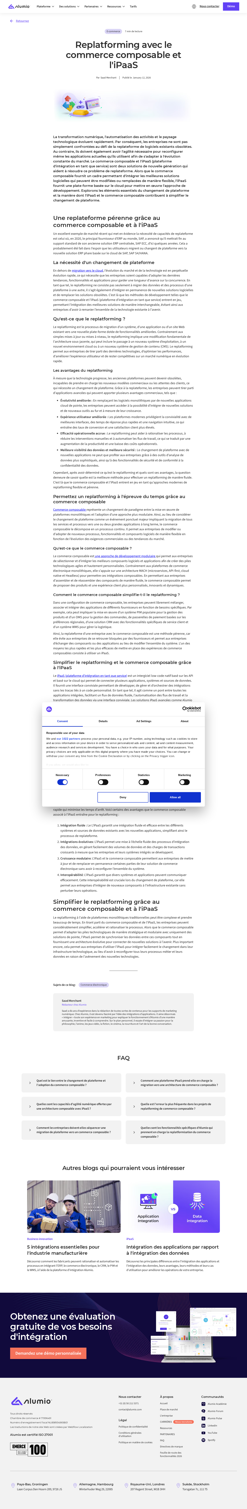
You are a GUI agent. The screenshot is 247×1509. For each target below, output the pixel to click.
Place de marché (169, 1409)
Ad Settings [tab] (143, 721)
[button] (46, 6)
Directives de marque (171, 1446)
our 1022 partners (68, 738)
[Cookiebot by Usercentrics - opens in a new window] (185, 709)
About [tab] (185, 721)
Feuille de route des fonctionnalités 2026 (171, 1454)
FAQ (162, 1440)
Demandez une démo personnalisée (48, 1353)
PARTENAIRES (167, 1434)
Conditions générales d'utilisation (130, 1434)
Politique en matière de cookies (135, 1442)
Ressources (166, 1428)
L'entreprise (166, 1416)
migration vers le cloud (87, 270)
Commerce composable (69, 509)
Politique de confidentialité (133, 1427)
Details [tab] (103, 721)
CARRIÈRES (176, 1422)
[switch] (103, 782)
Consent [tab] (62, 721)
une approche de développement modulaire (125, 556)
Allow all (175, 797)
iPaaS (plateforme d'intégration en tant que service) (92, 676)
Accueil (164, 1403)
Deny (123, 797)
